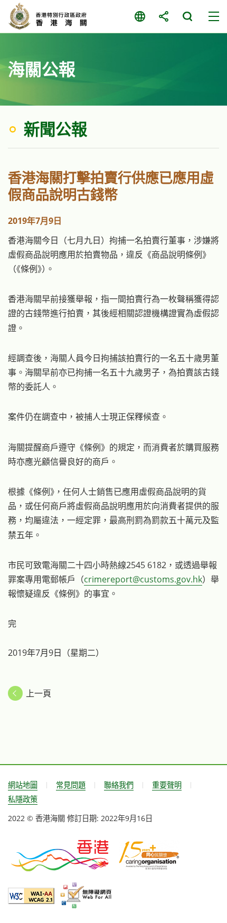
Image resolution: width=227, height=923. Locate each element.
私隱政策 (22, 799)
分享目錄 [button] (163, 16)
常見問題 (71, 785)
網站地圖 (22, 785)
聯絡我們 (119, 785)
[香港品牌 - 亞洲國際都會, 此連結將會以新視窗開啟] (61, 855)
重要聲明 (167, 785)
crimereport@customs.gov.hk (143, 579)
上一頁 (38, 693)
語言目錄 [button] (139, 16)
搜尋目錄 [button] (187, 16)
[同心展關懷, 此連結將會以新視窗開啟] (149, 855)
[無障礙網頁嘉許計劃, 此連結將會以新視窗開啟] (86, 895)
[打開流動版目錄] (213, 16)
